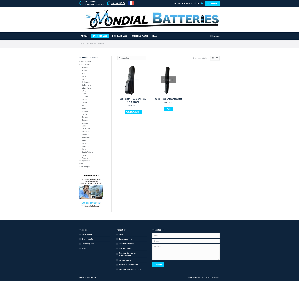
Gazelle (84, 102)
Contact (122, 234)
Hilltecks (85, 111)
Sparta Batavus (87, 152)
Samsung (85, 146)
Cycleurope (86, 82)
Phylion (84, 143)
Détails (168, 109)
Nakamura (85, 132)
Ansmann (85, 68)
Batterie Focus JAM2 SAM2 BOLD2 (168, 99)
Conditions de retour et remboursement (127, 254)
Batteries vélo (84, 65)
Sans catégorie (85, 167)
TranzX (84, 155)
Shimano (85, 149)
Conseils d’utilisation (126, 244)
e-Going (84, 91)
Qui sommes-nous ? (126, 239)
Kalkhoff (85, 120)
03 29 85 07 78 (118, 3)
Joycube (85, 117)
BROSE (84, 79)
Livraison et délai (125, 248)
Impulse (85, 114)
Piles (81, 164)
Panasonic (85, 137)
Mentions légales (125, 260)
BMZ (83, 73)
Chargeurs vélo (85, 161)
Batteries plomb (85, 62)
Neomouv (85, 135)
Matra (84, 126)
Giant (84, 105)
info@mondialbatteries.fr (183, 3)
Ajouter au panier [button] (133, 112)
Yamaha (85, 158)
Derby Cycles (86, 85)
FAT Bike (85, 97)
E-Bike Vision (86, 88)
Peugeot (85, 140)
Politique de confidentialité (128, 265)
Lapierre (85, 123)
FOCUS (84, 100)
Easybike (85, 94)
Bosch (84, 76)
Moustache (86, 129)
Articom (93, 277)
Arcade (84, 70)
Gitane (84, 108)
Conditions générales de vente (130, 269)
